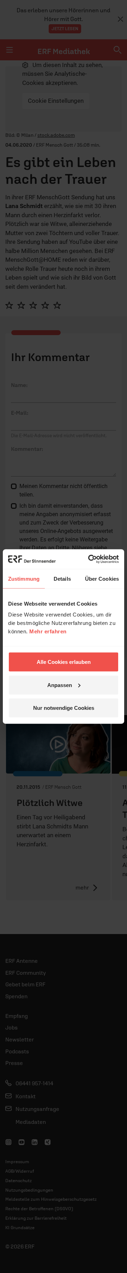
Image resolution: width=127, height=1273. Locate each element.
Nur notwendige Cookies (63, 708)
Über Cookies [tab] (102, 578)
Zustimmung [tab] (24, 578)
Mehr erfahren (48, 631)
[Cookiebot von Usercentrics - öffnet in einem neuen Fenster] (89, 559)
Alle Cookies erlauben (64, 662)
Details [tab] (62, 578)
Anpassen (59, 685)
